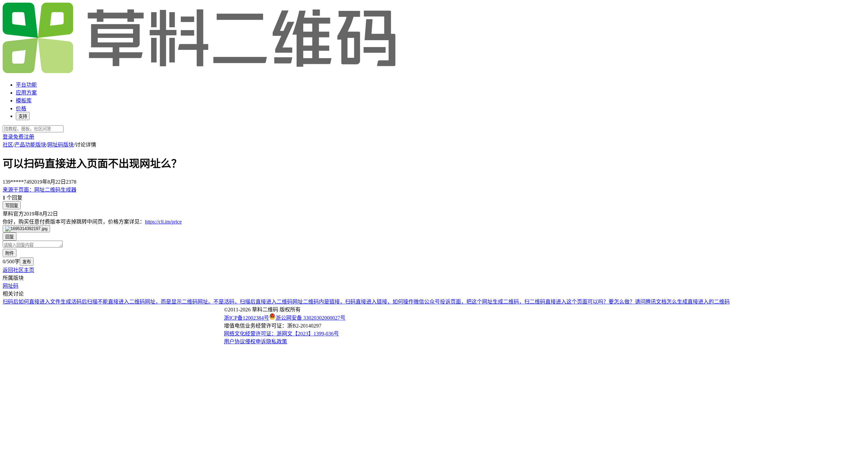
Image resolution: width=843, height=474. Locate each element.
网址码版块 (60, 144)
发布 (26, 261)
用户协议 (234, 341)
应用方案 (26, 92)
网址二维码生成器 (39, 190)
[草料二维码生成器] (200, 72)
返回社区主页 (18, 270)
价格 (21, 108)
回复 (9, 236)
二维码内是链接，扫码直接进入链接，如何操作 (358, 301)
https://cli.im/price (163, 221)
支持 (22, 116)
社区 (8, 144)
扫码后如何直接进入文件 (32, 301)
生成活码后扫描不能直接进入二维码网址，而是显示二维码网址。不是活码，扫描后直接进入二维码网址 (182, 301)
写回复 (11, 205)
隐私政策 (276, 341)
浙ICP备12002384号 (246, 318)
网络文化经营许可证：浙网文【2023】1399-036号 (281, 333)
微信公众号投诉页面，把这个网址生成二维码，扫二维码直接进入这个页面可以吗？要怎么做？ (524, 301)
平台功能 (26, 85)
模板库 (24, 100)
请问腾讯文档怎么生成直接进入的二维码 (682, 301)
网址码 (10, 286)
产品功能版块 (30, 144)
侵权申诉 (255, 341)
